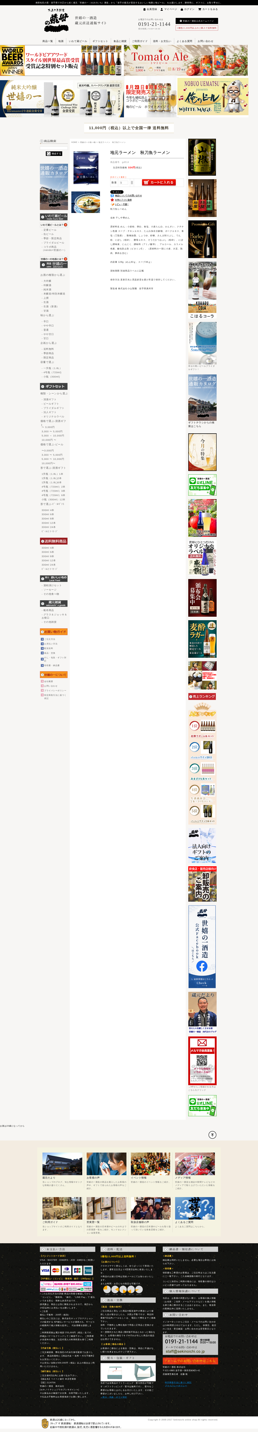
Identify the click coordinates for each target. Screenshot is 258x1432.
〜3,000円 (48, 450)
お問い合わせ (205, 41)
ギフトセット (100, 41)
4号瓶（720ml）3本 (53, 491)
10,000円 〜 (49, 440)
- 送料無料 (48, 349)
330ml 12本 (49, 523)
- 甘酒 (45, 310)
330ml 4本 (48, 510)
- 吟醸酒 (46, 285)
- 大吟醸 (46, 281)
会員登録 (152, 9)
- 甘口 (45, 338)
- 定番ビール (49, 230)
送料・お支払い (162, 41)
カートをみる (210, 9)
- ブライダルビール (53, 242)
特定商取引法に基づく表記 (178, 1382)
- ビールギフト (50, 403)
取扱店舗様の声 (140, 1222)
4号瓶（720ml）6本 (53, 495)
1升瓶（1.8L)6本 (52, 482)
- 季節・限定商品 (52, 238)
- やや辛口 (48, 325)
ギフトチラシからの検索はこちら (201, 424)
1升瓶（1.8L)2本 (52, 478)
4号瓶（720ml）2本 (53, 486)
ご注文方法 (49, 639)
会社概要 (48, 681)
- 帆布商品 (48, 610)
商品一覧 (47, 41)
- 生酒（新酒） (50, 306)
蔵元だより (48, 1177)
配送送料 (48, 648)
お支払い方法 (51, 644)
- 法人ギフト (49, 412)
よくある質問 (184, 41)
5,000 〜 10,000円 (53, 459)
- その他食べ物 (50, 594)
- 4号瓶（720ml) (52, 372)
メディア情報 (183, 1177)
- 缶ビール (48, 234)
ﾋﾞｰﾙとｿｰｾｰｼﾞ (50, 531)
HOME (74, 142)
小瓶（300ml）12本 (53, 499)
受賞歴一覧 (93, 1222)
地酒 (61, 41)
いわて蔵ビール (78, 41)
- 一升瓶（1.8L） (52, 368)
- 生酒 (45, 302)
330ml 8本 (48, 518)
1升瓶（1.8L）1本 (52, 474)
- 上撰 (45, 298)
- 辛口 (45, 321)
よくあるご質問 (184, 1222)
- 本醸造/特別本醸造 (53, 293)
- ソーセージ (49, 589)
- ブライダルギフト (53, 408)
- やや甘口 (48, 334)
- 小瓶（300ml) (51, 376)
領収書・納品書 (52, 665)
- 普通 (45, 330)
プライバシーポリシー (55, 690)
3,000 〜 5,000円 (52, 431)
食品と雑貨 (120, 41)
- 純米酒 (46, 289)
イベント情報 (139, 1177)
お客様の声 (93, 1177)
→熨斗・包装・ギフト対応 (114, 1397)
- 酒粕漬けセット (52, 585)
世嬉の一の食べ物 (88, 142)
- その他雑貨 (49, 622)
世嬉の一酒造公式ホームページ (198, 21)
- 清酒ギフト (49, 399)
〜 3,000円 (48, 427)
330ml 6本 (48, 514)
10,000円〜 (48, 463)
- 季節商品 (48, 353)
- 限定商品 (48, 357)
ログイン (189, 9)
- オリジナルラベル (53, 416)
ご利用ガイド (140, 41)
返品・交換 (49, 653)
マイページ (170, 9)
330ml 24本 (49, 527)
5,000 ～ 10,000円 (53, 435)
